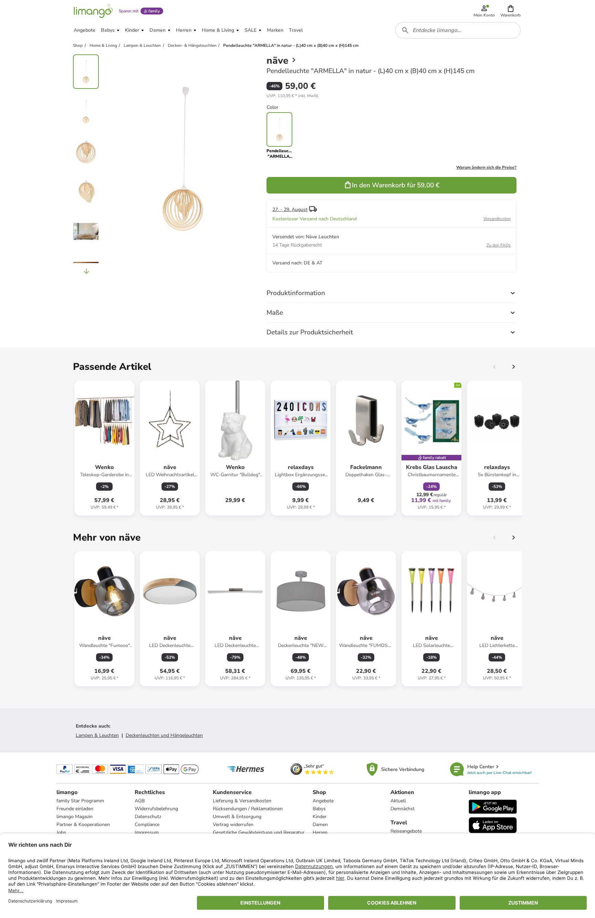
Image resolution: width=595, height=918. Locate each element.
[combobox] (458, 30)
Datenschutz (148, 816)
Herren (320, 832)
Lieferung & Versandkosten (242, 800)
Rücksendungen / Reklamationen (248, 808)
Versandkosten (497, 218)
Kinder (319, 816)
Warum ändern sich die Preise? (486, 167)
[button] (510, 11)
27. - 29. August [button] (289, 209)
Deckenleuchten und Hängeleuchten (164, 735)
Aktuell (398, 800)
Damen (320, 824)
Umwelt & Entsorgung (237, 816)
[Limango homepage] (93, 11)
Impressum (147, 832)
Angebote (323, 800)
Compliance (147, 824)
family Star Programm (80, 800)
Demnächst (402, 808)
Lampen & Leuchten (97, 735)
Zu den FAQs (499, 245)
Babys (319, 808)
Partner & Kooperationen (83, 824)
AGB (140, 800)
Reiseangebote (406, 831)
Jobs (61, 832)
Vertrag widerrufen (233, 824)
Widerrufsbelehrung (156, 808)
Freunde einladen (74, 808)
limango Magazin (74, 816)
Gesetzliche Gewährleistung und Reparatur (258, 832)
